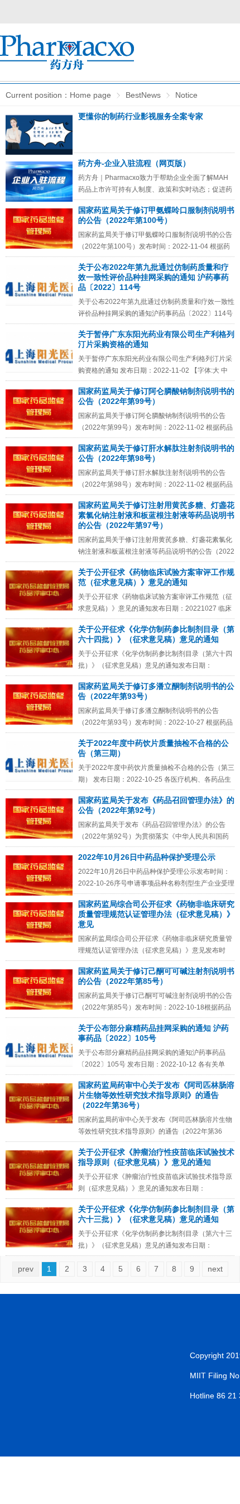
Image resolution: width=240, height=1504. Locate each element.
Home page (90, 95)
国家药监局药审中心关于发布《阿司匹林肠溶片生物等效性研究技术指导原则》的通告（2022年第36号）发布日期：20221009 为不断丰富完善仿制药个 (155, 1131)
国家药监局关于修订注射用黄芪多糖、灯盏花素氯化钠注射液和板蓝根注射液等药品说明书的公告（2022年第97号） (156, 515)
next (215, 1268)
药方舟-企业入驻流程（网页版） (134, 163)
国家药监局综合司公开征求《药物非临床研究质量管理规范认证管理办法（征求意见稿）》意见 (156, 914)
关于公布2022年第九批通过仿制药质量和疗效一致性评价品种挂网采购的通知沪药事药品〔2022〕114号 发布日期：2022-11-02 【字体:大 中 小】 (156, 313)
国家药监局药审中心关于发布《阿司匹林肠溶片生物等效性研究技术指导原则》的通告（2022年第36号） (156, 1095)
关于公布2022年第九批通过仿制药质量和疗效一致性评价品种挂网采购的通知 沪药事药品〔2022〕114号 (153, 277)
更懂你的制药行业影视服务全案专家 (140, 116)
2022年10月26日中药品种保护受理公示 (146, 857)
